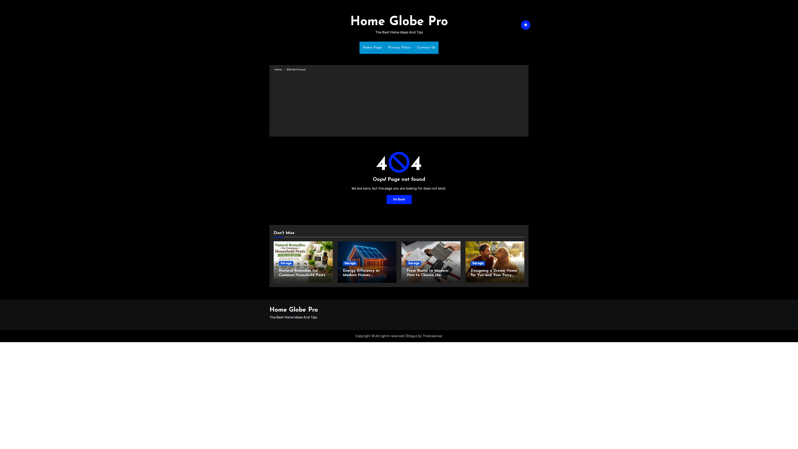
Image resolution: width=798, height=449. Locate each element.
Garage (286, 263)
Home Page (372, 47)
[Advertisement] (399, 103)
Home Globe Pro (399, 22)
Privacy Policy (399, 47)
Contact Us (426, 47)
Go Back (399, 199)
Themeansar (432, 336)
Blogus (411, 336)
